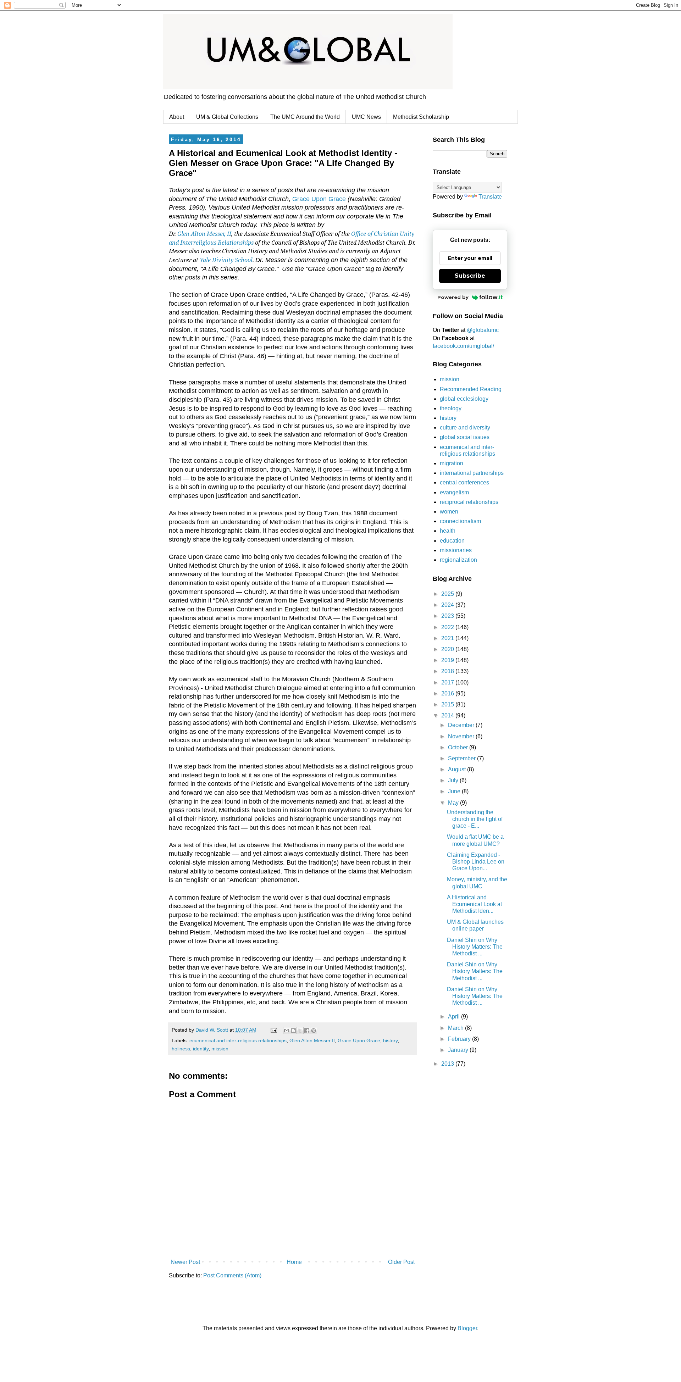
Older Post (401, 1262)
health (447, 531)
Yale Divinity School (226, 260)
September (462, 758)
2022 (448, 627)
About (176, 117)
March (456, 1028)
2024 (448, 605)
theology (450, 408)
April (454, 1017)
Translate (490, 197)
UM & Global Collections (227, 117)
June (455, 791)
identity (201, 1048)
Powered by (453, 297)
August (457, 769)
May (454, 803)
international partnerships (472, 473)
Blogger (467, 1328)
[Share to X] (300, 1030)
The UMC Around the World (305, 117)
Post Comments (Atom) (232, 1275)
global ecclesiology (464, 399)
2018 (448, 671)
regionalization (458, 560)
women (449, 512)
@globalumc (483, 330)
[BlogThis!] (293, 1030)
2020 (448, 649)
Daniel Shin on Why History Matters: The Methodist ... (475, 946)
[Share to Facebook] (306, 1030)
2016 (448, 693)
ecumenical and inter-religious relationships (238, 1040)
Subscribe (470, 275)
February (460, 1039)
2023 (448, 616)
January (459, 1050)
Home (294, 1262)
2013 (448, 1064)
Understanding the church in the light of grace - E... (475, 819)
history (390, 1040)
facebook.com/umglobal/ (463, 346)
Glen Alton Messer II (312, 1040)
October (458, 747)
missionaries (456, 550)
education (452, 541)
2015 (448, 704)
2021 (448, 638)
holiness (181, 1048)
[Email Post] (273, 1030)
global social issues (464, 437)
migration (451, 463)
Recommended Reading (471, 389)
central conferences (464, 482)
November (462, 736)
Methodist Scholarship (421, 117)
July (454, 780)
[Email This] (286, 1030)
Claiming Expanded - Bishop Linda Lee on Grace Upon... (475, 861)
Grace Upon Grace (319, 198)
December (462, 725)
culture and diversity (465, 427)
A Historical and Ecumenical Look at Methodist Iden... (474, 904)
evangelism (454, 492)
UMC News (366, 117)
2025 (448, 594)
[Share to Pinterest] (313, 1030)
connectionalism (460, 521)
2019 (448, 660)
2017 (448, 682)
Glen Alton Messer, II (204, 234)
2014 (448, 715)
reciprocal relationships (469, 502)
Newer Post (185, 1262)
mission (219, 1048)
